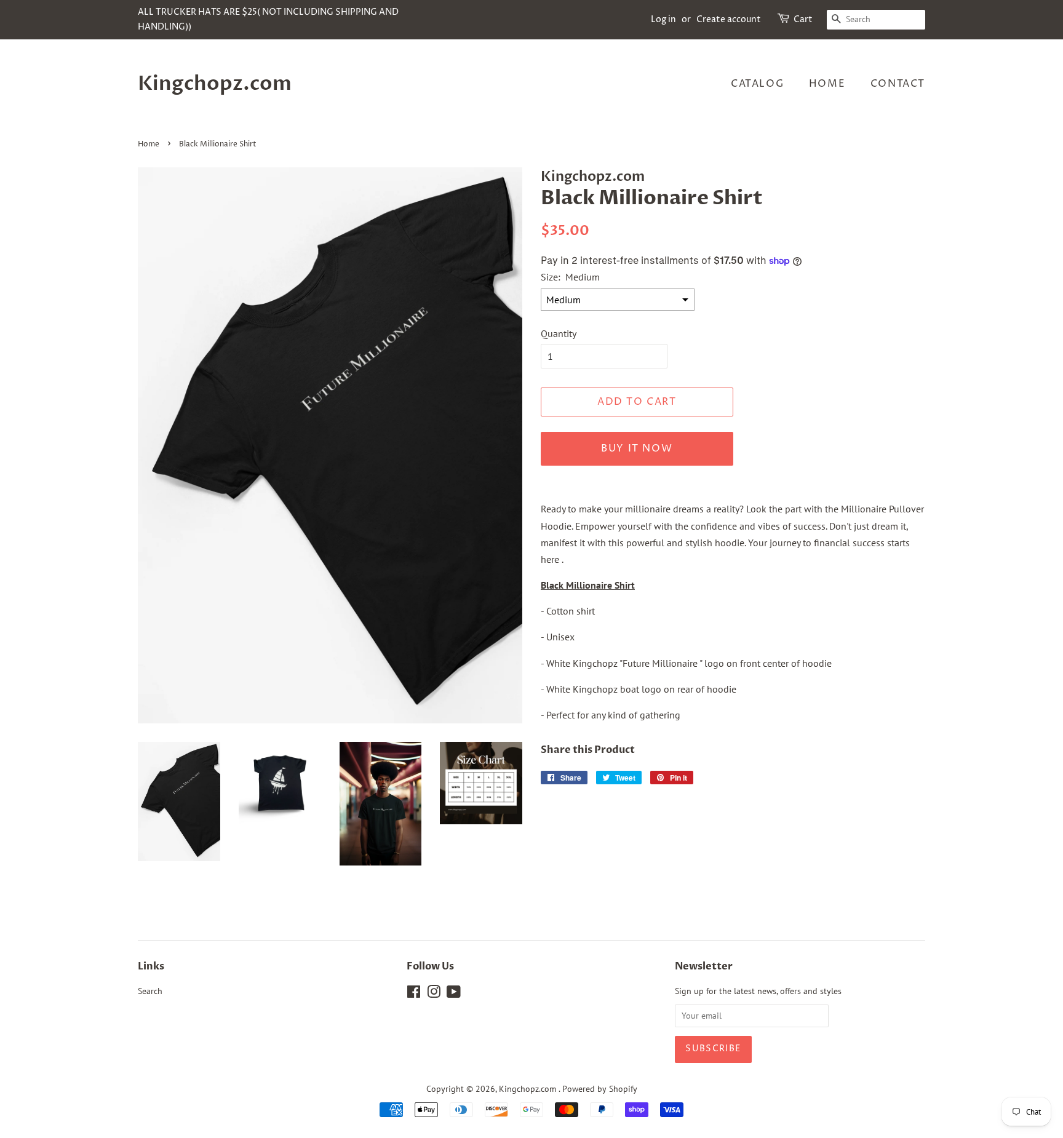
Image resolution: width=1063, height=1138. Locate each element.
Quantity (558, 333)
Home (827, 83)
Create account (728, 19)
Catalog (757, 83)
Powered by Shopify (599, 1088)
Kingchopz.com (215, 83)
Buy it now (636, 448)
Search (150, 991)
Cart (803, 19)
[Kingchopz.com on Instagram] (433, 994)
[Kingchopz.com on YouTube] (454, 994)
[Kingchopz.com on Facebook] (414, 994)
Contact (897, 83)
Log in (663, 19)
